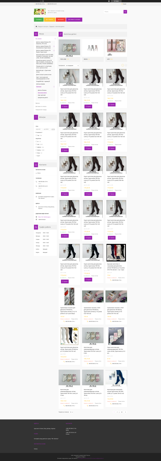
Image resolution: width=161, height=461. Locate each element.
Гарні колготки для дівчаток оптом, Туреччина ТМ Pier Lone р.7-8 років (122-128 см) (116, 91)
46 (121, 412)
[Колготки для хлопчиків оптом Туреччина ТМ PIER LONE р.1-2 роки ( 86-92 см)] (116, 378)
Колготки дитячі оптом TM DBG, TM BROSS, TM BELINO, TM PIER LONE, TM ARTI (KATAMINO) (44, 56)
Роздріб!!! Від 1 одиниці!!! (43, 81)
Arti (108, 59)
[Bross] (93, 48)
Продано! (51, 26)
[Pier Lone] (69, 48)
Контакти (61, 19)
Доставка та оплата (74, 19)
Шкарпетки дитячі (43, 97)
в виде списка (126, 65)
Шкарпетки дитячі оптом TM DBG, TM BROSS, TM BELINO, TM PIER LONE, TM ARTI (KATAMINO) (44, 62)
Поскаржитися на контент (84, 458)
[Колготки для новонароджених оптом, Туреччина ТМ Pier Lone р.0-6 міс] (93, 336)
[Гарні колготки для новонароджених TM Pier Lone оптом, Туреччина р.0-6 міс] (116, 336)
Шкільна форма (40, 84)
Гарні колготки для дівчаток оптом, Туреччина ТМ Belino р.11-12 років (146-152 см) (69, 349)
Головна (39, 19)
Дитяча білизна (42, 90)
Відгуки (38, 103)
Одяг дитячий (41, 95)
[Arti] (116, 48)
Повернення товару (41, 109)
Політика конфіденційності (97, 458)
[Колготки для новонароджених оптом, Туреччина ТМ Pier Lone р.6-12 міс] (69, 378)
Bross (86, 59)
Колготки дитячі (42, 92)
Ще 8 (38, 155)
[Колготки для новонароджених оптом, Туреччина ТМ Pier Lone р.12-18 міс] (93, 378)
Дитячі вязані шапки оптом (43, 74)
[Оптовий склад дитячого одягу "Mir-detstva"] (40, 14)
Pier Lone (63, 59)
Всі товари (49, 19)
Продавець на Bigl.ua (80, 456)
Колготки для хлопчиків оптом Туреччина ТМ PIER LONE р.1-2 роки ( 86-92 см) (115, 391)
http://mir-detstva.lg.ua (44, 217)
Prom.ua (88, 455)
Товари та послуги (43, 26)
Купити (65, 106)
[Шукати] (125, 11)
